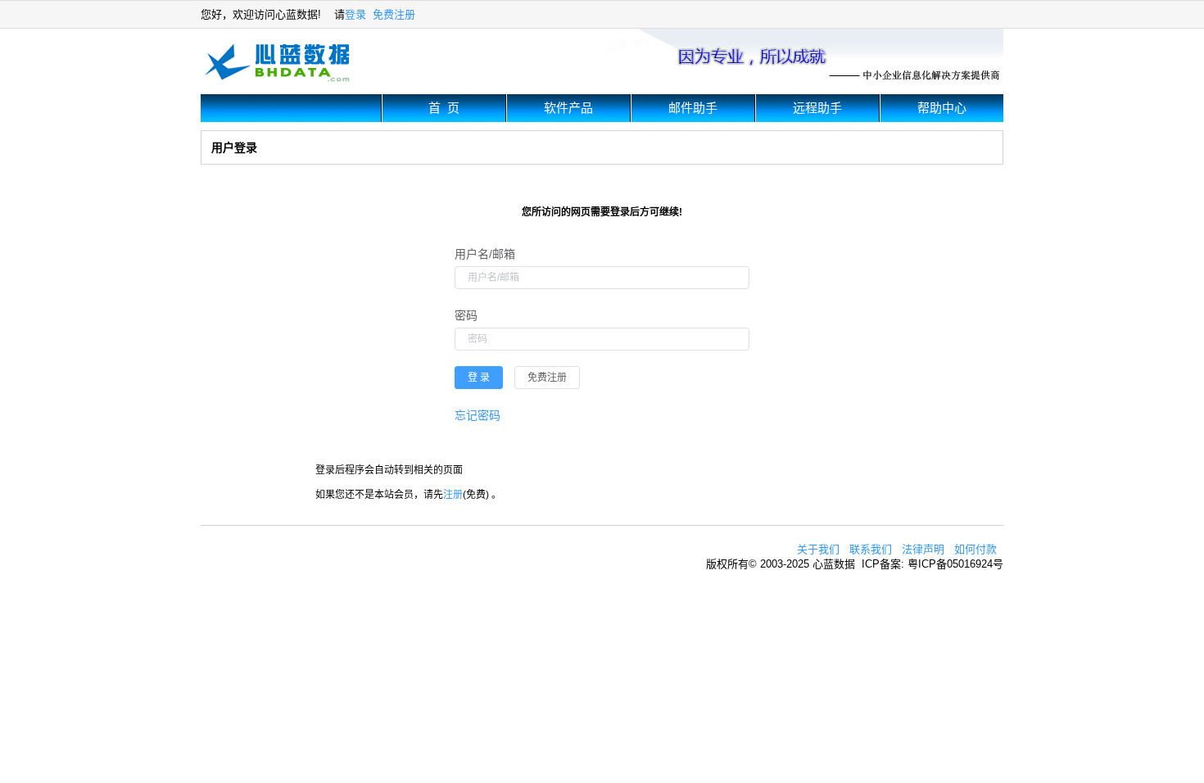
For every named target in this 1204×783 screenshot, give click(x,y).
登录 (355, 14)
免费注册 (394, 14)
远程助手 (817, 108)
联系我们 (870, 549)
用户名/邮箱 (485, 253)
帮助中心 (941, 108)
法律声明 (923, 549)
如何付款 (975, 549)
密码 (466, 315)
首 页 (443, 108)
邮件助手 (692, 108)
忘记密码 (477, 415)
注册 (453, 494)
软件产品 (568, 108)
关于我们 (818, 549)
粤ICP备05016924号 (955, 564)
